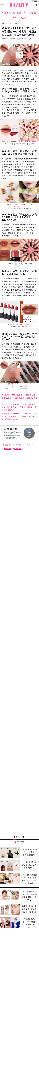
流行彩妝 (17, 23)
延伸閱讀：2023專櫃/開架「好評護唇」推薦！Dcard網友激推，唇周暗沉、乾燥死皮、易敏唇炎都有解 (19, 416)
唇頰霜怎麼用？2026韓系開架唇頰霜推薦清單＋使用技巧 (29, 896)
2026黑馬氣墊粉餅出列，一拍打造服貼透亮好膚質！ (29, 852)
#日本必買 (18, 445)
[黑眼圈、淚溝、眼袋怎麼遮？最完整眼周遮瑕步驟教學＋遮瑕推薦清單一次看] (10, 909)
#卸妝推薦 (17, 13)
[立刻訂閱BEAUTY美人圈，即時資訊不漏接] (19, 433)
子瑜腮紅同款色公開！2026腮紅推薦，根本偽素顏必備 (29, 923)
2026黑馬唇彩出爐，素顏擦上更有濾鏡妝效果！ (29, 865)
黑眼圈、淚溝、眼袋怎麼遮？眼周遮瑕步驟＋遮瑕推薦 (29, 909)
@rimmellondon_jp (24, 324)
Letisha (33, 39)
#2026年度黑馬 (19, 18)
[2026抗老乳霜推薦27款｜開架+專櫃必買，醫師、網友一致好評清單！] (10, 879)
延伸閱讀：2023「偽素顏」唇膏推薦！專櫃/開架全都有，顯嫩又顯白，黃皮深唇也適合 (19, 398)
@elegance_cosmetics (28, 141)
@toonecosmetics (22, 204)
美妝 (10, 23)
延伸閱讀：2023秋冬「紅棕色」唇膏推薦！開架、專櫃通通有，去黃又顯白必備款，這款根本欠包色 (19, 407)
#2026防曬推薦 (30, 13)
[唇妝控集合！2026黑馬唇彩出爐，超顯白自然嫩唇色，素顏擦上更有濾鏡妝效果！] (10, 865)
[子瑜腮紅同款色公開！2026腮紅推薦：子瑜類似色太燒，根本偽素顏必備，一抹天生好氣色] (10, 923)
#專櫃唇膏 (7, 448)
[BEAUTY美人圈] (19, 5)
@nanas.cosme (22, 384)
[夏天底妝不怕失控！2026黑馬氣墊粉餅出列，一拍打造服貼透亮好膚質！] (10, 852)
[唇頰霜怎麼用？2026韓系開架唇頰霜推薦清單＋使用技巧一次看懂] (10, 895)
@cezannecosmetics (19, 386)
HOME (4, 23)
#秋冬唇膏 (18, 448)
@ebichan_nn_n (19, 206)
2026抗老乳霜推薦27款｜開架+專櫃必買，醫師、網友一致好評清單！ (29, 879)
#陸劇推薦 (6, 13)
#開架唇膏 (7, 445)
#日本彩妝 (28, 445)
